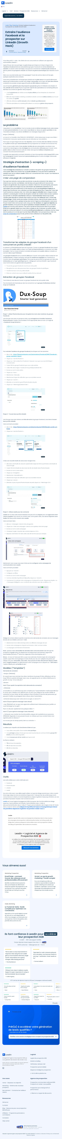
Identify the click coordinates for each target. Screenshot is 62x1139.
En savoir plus (49, 49)
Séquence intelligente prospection (40, 1070)
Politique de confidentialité (53, 1133)
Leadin (7, 25)
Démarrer (44, 11)
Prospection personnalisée (38, 1067)
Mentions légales (31, 1135)
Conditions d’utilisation (40, 1133)
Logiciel (4, 11)
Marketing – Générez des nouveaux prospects (12, 1086)
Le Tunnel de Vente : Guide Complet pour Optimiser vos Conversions (15, 909)
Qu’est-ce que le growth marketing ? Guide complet (45, 877)
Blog (11, 25)
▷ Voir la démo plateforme (38, 1073)
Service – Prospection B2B (21, 11)
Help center (6, 1121)
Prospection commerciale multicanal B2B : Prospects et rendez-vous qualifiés (42, 1083)
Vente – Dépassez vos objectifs (11, 1083)
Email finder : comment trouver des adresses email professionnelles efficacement (16, 878)
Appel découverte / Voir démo (13, 15)
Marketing (15, 25)
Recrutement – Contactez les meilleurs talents (14, 1091)
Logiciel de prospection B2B (38, 1058)
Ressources (34, 11)
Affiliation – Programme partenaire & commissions (13, 1114)
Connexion (5, 1118)
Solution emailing (35, 1061)
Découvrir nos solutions (31, 848)
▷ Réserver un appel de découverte (40, 1093)
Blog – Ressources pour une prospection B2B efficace (14, 1109)
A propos (5, 1105)
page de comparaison (10, 214)
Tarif (11, 11)
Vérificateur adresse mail (37, 1064)
